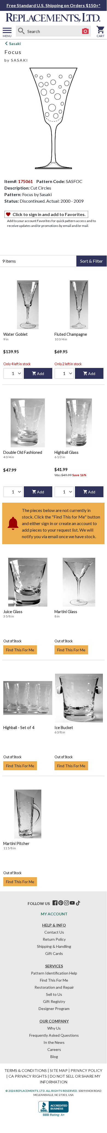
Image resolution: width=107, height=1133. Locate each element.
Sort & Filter (91, 260)
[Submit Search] (21, 31)
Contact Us (54, 932)
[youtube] (72, 903)
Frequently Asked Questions (54, 1035)
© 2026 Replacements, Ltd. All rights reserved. (41, 1090)
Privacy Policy (86, 1070)
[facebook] (55, 903)
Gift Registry (54, 1001)
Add (40, 373)
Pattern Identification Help (54, 973)
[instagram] (66, 903)
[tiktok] (78, 903)
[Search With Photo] (85, 31)
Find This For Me (20, 650)
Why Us (54, 1028)
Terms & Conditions (25, 1070)
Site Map (59, 1070)
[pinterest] (60, 903)
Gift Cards (54, 953)
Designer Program (54, 1008)
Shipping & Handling (54, 946)
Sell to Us (54, 994)
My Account (54, 914)
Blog (54, 1056)
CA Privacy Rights (27, 1076)
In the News (54, 1042)
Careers (54, 1049)
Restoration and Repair (54, 987)
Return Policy (54, 939)
